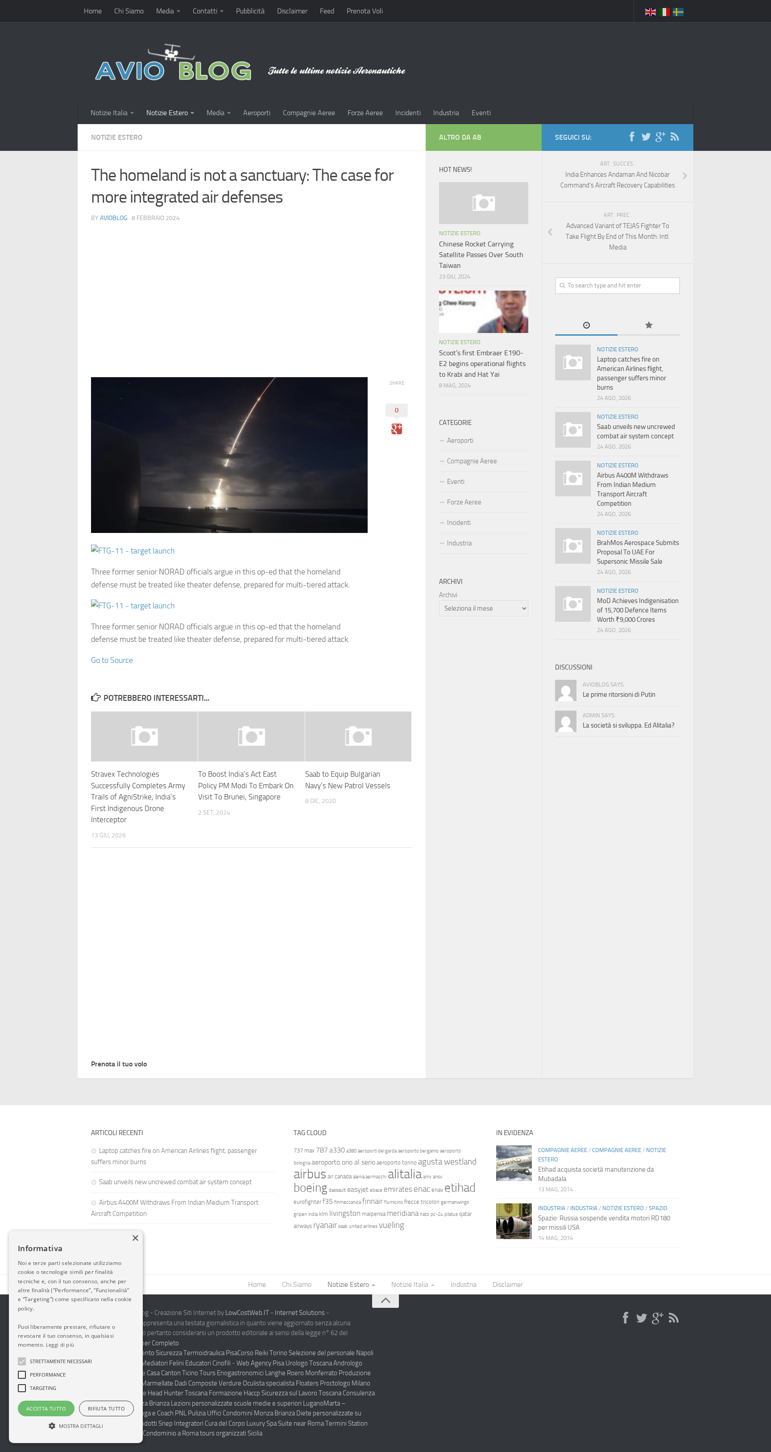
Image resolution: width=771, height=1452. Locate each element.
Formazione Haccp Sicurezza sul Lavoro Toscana (275, 1393)
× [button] (135, 1238)
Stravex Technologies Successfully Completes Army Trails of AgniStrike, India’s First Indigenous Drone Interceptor (138, 797)
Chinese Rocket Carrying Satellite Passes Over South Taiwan (481, 255)
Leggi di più (60, 1344)
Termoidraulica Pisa (210, 1353)
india (313, 1214)
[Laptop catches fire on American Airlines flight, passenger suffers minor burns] (573, 362)
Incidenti (408, 112)
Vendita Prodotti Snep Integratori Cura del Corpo (178, 1423)
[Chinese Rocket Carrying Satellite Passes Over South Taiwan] (483, 203)
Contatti (205, 11)
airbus (310, 1174)
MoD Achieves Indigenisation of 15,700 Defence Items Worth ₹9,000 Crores (638, 610)
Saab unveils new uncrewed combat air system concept (176, 1182)
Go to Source (112, 660)
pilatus (451, 1214)
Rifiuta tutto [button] (106, 1408)
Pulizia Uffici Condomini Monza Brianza (241, 1413)
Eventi (481, 112)
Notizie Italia (109, 112)
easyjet (358, 1189)
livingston (345, 1213)
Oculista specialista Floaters (281, 1383)
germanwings (455, 1202)
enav (437, 1189)
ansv (437, 1177)
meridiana (403, 1213)
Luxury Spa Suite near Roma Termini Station (307, 1423)
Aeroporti (256, 112)
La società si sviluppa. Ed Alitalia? (629, 725)
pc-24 (437, 1214)
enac (422, 1189)
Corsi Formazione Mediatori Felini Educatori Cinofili (161, 1363)
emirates (398, 1189)
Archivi (448, 595)
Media (165, 11)
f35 (328, 1201)
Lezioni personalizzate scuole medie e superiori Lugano (247, 1403)
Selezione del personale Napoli (331, 1353)
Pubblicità (250, 11)
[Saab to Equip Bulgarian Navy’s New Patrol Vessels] (358, 736)
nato (424, 1214)
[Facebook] (631, 137)
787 (322, 1150)
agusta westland (447, 1162)
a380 (351, 1151)
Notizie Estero (167, 112)
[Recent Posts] (586, 326)
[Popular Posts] (649, 326)
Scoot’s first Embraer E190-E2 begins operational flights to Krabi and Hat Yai (482, 364)
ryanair (325, 1225)
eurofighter (307, 1201)
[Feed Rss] (674, 137)
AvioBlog (114, 218)
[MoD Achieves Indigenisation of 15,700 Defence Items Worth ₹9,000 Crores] (573, 604)
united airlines (363, 1226)
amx (427, 1177)
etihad (460, 1188)
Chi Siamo (129, 11)
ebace (376, 1190)
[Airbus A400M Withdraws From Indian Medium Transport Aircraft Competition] (573, 478)
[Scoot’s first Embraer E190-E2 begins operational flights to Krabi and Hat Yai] (483, 312)
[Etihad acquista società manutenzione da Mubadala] (514, 1163)
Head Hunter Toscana (177, 1393)
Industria (446, 112)
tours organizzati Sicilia (231, 1433)
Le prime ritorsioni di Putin (619, 695)
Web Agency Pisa (260, 1363)
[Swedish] (678, 11)
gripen (300, 1214)
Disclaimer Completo (150, 1343)
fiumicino (393, 1202)
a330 (337, 1150)
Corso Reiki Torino (262, 1353)
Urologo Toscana (309, 1363)
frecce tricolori (421, 1201)
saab (343, 1226)
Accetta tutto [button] (46, 1408)
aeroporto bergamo (418, 1151)
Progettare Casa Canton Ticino (156, 1373)
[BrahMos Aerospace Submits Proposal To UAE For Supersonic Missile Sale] (573, 546)
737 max (304, 1150)
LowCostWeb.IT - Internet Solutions (275, 1313)
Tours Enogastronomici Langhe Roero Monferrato (268, 1373)
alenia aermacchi (369, 1177)
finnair (372, 1201)
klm (323, 1214)
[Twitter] (646, 137)
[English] (651, 11)
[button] (22, 1361)
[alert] (76, 1337)
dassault (337, 1190)
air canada (339, 1176)
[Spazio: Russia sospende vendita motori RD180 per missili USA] (514, 1221)
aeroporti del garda (377, 1151)
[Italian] (665, 11)
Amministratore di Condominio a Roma (145, 1433)
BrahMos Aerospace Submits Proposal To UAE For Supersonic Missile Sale (638, 552)
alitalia (405, 1174)
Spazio (658, 1208)
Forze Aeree (365, 112)
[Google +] (660, 137)
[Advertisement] (251, 292)
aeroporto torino (397, 1162)
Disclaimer (292, 11)
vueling (391, 1225)
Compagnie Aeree (309, 112)
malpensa (374, 1214)
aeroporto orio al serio (343, 1162)
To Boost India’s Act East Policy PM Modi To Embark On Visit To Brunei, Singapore (246, 785)
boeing (310, 1188)
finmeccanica (347, 1202)
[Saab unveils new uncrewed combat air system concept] (573, 430)
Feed (327, 11)
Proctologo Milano (345, 1383)
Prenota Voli (365, 11)
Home (93, 11)
